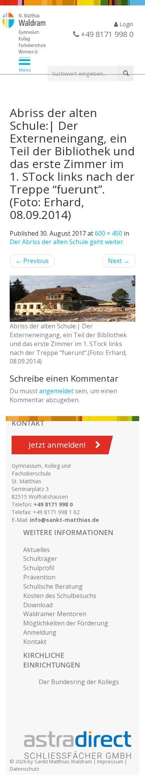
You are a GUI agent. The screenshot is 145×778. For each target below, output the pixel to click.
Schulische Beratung (53, 586)
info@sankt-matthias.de (64, 519)
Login (125, 24)
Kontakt (34, 641)
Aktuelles (36, 549)
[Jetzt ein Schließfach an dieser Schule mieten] (81, 745)
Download (38, 605)
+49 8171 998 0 (53, 504)
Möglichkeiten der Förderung (65, 623)
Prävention (39, 577)
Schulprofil (38, 568)
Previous (32, 261)
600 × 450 (108, 233)
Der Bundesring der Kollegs (79, 682)
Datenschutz (24, 768)
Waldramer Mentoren (54, 614)
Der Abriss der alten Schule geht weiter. (67, 242)
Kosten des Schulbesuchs (59, 595)
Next (119, 261)
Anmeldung (39, 632)
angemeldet (56, 391)
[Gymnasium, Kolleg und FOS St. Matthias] (66, 34)
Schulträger (40, 558)
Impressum (110, 761)
